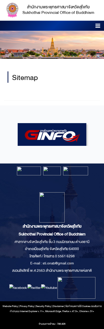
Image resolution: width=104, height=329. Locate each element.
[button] (97, 27)
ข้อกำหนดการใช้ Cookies (78, 306)
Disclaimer (58, 306)
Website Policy (10, 306)
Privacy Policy (27, 306)
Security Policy (43, 306)
